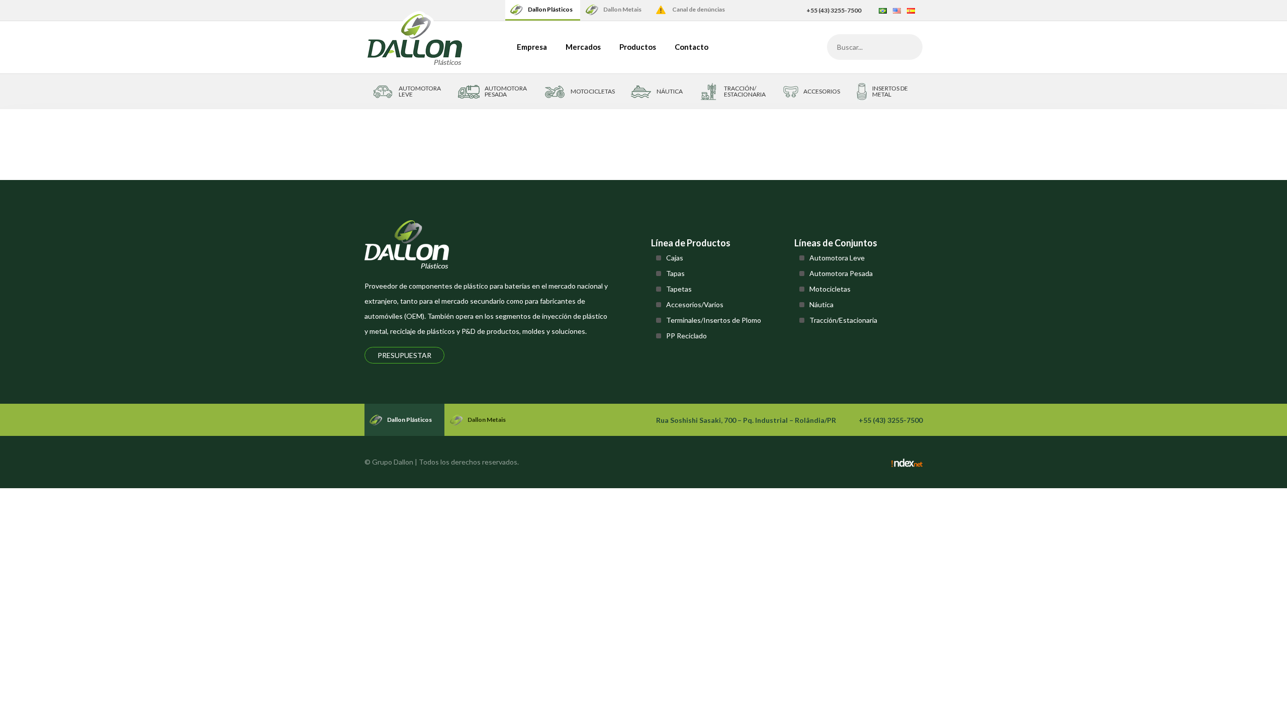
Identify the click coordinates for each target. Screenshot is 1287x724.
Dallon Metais (622, 9)
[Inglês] (897, 10)
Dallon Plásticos (550, 9)
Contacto (691, 46)
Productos (637, 46)
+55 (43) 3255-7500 (833, 10)
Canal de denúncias (698, 9)
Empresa (532, 46)
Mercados (583, 46)
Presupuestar (404, 355)
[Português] (883, 10)
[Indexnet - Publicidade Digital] (907, 462)
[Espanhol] (911, 10)
